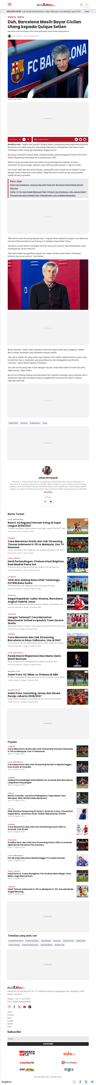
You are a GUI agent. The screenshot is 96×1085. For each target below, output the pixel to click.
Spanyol (12, 17)
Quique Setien (13, 423)
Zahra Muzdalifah (46, 945)
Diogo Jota (56, 941)
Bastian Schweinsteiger (30, 945)
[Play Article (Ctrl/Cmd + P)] (76, 139)
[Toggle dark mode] (87, 4)
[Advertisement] (48, 118)
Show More (48, 492)
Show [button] (9, 1027)
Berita (21, 17)
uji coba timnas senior (16, 941)
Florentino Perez (68, 941)
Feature (10, 1021)
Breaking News (35, 423)
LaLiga (45, 423)
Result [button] (10, 1024)
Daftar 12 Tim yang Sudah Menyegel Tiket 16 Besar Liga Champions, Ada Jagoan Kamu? (48, 192)
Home (9, 1012)
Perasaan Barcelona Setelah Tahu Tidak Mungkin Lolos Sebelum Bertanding (42, 195)
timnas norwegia (14, 945)
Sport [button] (9, 1018)
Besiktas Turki (59, 945)
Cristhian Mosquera (32, 941)
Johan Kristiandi (17, 36)
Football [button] (10, 1015)
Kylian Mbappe (46, 941)
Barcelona (12, 154)
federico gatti (81, 941)
